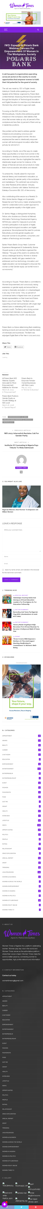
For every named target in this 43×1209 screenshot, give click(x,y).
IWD (25, 417)
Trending (21, 867)
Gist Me (21, 801)
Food (21, 797)
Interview (21, 816)
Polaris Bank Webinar (13, 419)
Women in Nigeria (21, 891)
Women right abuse (21, 905)
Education (21, 759)
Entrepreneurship (21, 778)
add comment (18, 59)
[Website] (21, 472)
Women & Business (21, 877)
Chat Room (21, 754)
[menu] (5, 29)
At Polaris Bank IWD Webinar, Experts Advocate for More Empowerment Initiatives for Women (10, 382)
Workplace (8, 422)
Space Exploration (21, 853)
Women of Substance (21, 900)
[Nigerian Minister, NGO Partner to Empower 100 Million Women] (21, 496)
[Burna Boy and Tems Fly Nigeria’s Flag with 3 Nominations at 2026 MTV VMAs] (6, 613)
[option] (21, 499)
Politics (21, 834)
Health (21, 811)
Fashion (21, 787)
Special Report (21, 595)
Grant (21, 806)
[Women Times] (21, 5)
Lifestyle (21, 820)
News (21, 825)
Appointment (21, 736)
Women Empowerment (21, 886)
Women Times (16, 58)
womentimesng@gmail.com (12, 981)
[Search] (38, 30)
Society (28, 419)
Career (21, 750)
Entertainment (22, 609)
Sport (21, 863)
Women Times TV (21, 910)
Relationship (21, 848)
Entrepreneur (21, 773)
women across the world (21, 881)
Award (21, 740)
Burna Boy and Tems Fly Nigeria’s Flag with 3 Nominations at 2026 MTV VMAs (25, 614)
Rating (21, 844)
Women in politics (21, 895)
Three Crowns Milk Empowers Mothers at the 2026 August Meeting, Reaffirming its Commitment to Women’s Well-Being (25, 643)
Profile (21, 839)
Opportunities (21, 830)
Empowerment (15, 417)
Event (22, 42)
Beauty (21, 745)
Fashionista (21, 792)
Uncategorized (21, 872)
